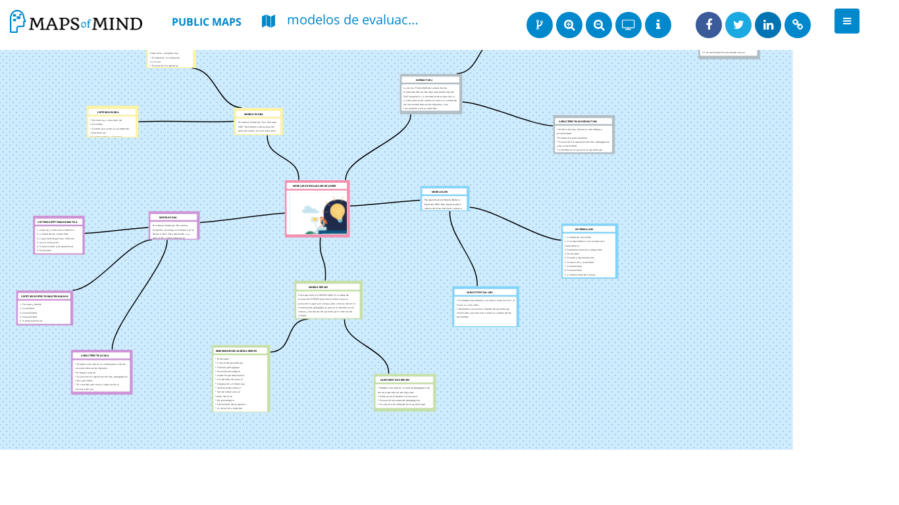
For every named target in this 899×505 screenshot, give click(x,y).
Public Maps (207, 21)
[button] (847, 21)
